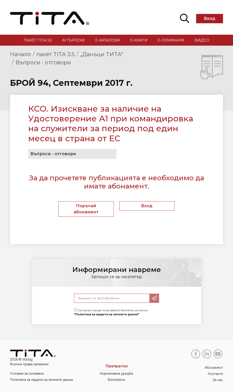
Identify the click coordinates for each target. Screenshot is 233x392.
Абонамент (214, 368)
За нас (218, 380)
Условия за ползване (27, 373)
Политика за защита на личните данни (41, 380)
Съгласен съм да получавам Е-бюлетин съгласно (111, 312)
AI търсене (73, 40)
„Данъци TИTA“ (101, 54)
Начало (20, 54)
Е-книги (138, 40)
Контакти (215, 374)
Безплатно (116, 380)
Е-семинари (171, 40)
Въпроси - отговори (43, 62)
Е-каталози (107, 40)
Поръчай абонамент (86, 208)
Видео (202, 40)
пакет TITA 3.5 (38, 40)
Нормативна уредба (116, 373)
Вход (209, 18)
